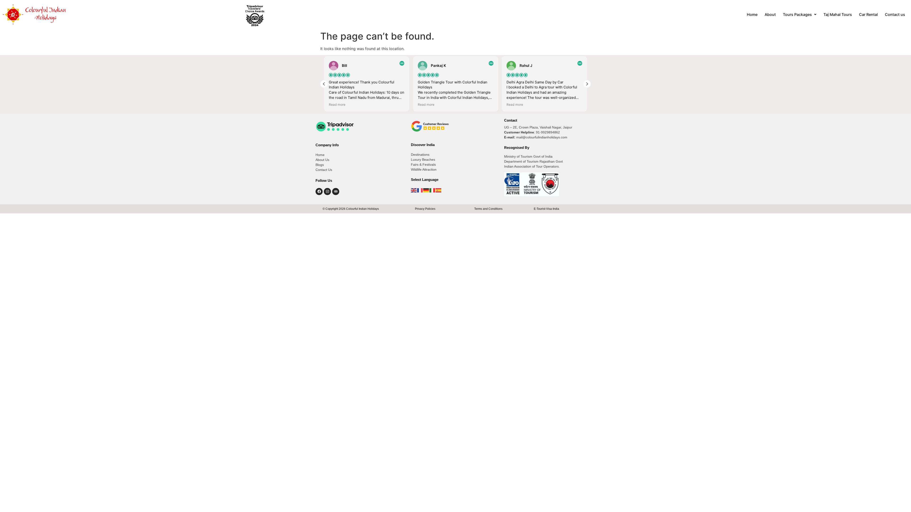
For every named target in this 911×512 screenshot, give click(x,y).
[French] (420, 189)
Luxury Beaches (423, 159)
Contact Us (324, 170)
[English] (414, 189)
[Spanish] (439, 189)
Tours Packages (797, 14)
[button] (799, 14)
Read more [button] (337, 104)
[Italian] (432, 189)
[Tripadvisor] (335, 191)
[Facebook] (319, 191)
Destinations (420, 154)
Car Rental (868, 14)
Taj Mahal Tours (837, 14)
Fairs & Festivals (423, 164)
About (770, 14)
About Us (322, 160)
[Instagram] (327, 191)
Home (752, 14)
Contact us (895, 14)
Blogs (320, 165)
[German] (426, 189)
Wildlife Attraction (424, 169)
